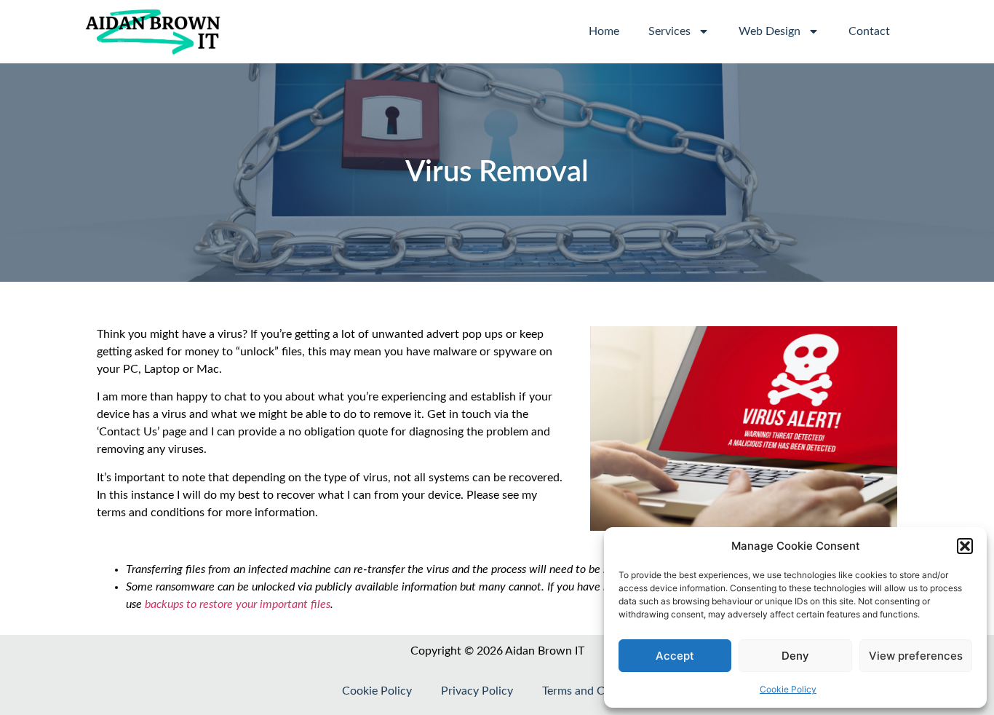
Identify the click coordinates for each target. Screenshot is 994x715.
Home (604, 31)
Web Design (769, 31)
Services (669, 31)
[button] (965, 546)
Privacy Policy (477, 691)
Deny (795, 656)
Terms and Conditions (597, 691)
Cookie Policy (788, 689)
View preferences (916, 656)
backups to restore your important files (237, 604)
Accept (675, 656)
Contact (869, 31)
